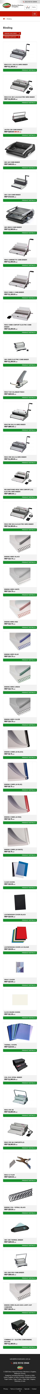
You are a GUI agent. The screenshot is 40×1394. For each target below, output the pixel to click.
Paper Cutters (8, 1379)
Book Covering (20, 1377)
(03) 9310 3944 (31, 2)
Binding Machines (11, 33)
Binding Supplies (10, 37)
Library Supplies (8, 1377)
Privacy (5, 1389)
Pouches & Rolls (30, 1375)
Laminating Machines (17, 1375)
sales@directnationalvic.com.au (20, 1359)
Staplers (32, 1379)
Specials (27, 1389)
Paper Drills (26, 1379)
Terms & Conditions (16, 1389)
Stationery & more (19, 1381)
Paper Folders (17, 1379)
